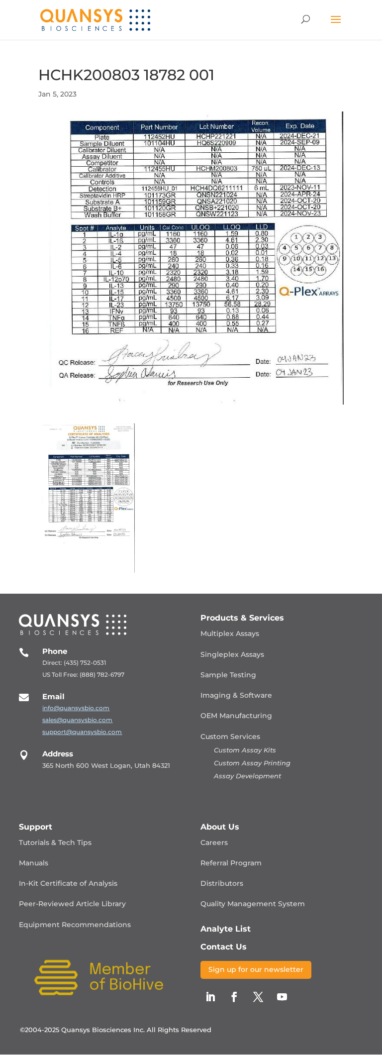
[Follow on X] (258, 997)
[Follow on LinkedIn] (210, 997)
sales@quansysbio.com (77, 720)
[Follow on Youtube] (282, 997)
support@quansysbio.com (82, 732)
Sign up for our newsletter (255, 969)
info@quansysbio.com (75, 708)
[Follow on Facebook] (234, 997)
